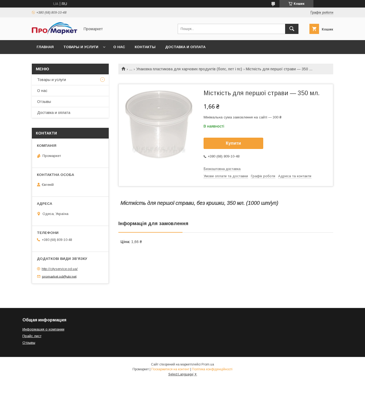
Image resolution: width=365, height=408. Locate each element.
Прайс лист (31, 336)
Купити (233, 143)
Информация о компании (43, 329)
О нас (119, 47)
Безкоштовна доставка (222, 169)
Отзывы (44, 101)
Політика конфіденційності (212, 369)
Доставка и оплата (185, 47)
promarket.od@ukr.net (59, 276)
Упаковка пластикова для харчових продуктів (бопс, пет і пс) (189, 69)
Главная (45, 47)
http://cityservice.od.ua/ (60, 269)
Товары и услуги (80, 47)
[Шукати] (291, 29)
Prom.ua (207, 364)
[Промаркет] (54, 33)
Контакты (145, 47)
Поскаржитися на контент (170, 369)
